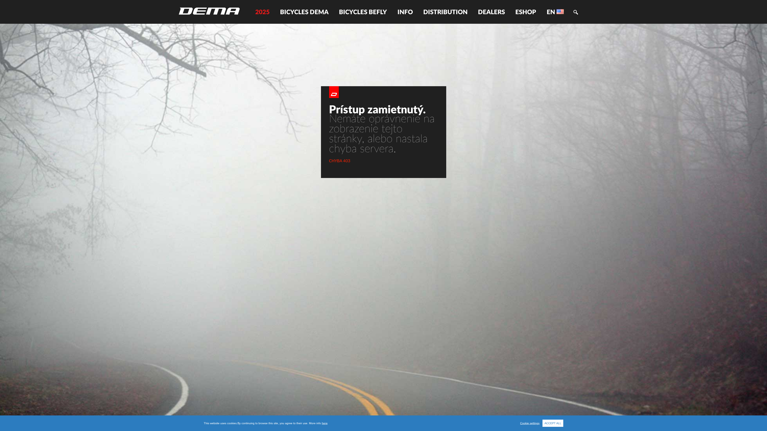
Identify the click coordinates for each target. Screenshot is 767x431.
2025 (262, 12)
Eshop (525, 12)
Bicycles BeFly (363, 12)
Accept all (552, 423)
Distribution (445, 12)
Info (405, 12)
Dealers (491, 12)
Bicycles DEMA (304, 12)
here (325, 423)
